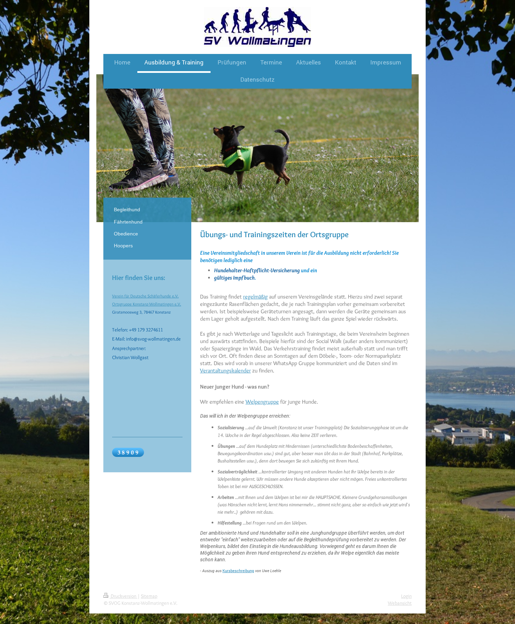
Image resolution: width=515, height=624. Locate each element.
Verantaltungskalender (225, 370)
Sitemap (149, 596)
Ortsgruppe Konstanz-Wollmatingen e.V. (146, 304)
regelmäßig (255, 296)
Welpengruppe (262, 401)
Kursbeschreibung (238, 570)
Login (406, 596)
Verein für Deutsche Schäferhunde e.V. (145, 296)
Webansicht (400, 603)
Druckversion (123, 596)
